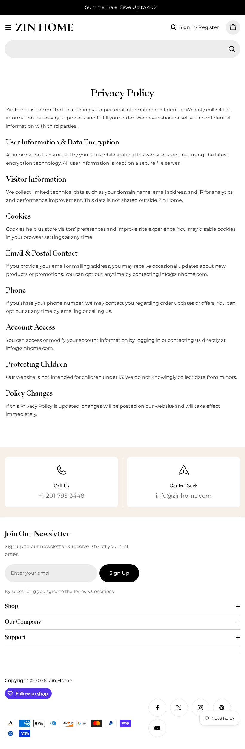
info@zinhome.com (183, 274)
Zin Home (45, 27)
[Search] (231, 49)
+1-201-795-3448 (61, 495)
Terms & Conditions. (94, 591)
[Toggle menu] (8, 27)
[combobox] (122, 49)
